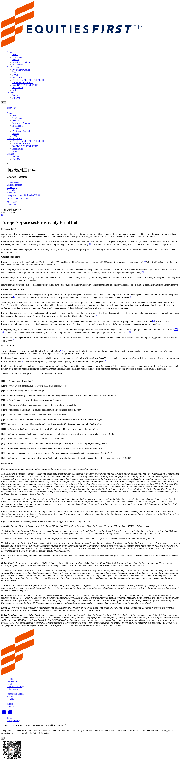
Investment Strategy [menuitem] (21, 62)
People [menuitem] (15, 59)
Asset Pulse (17, 149)
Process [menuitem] (15, 72)
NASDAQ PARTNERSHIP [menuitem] (25, 85)
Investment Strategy (21, 123)
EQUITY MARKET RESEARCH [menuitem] (28, 80)
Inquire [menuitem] (15, 95)
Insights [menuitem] (15, 90)
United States (13, 182)
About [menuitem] (15, 54)
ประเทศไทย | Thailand (17, 199)
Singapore (11, 192)
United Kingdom (14, 185)
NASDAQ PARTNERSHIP (25, 146)
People (15, 120)
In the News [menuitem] (17, 64)
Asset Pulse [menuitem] (17, 87)
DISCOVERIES (14, 77)
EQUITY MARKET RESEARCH (28, 141)
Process (15, 133)
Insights (15, 151)
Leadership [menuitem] (17, 57)
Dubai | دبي (12, 187)
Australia (11, 190)
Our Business (13, 67)
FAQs (15, 136)
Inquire (15, 156)
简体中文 (11, 108)
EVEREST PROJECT (22, 143)
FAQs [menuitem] (15, 75)
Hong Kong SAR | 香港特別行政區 (23, 195)
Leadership (17, 118)
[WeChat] (10, 712)
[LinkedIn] (4, 712)
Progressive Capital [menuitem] (21, 70)
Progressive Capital (21, 131)
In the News (17, 126)
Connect (10, 92)
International (12, 204)
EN (3, 103)
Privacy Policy (13, 720)
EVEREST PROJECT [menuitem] (22, 82)
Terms (9, 718)
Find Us (16, 159)
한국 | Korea (12, 202)
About (9, 52)
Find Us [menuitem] (16, 98)
